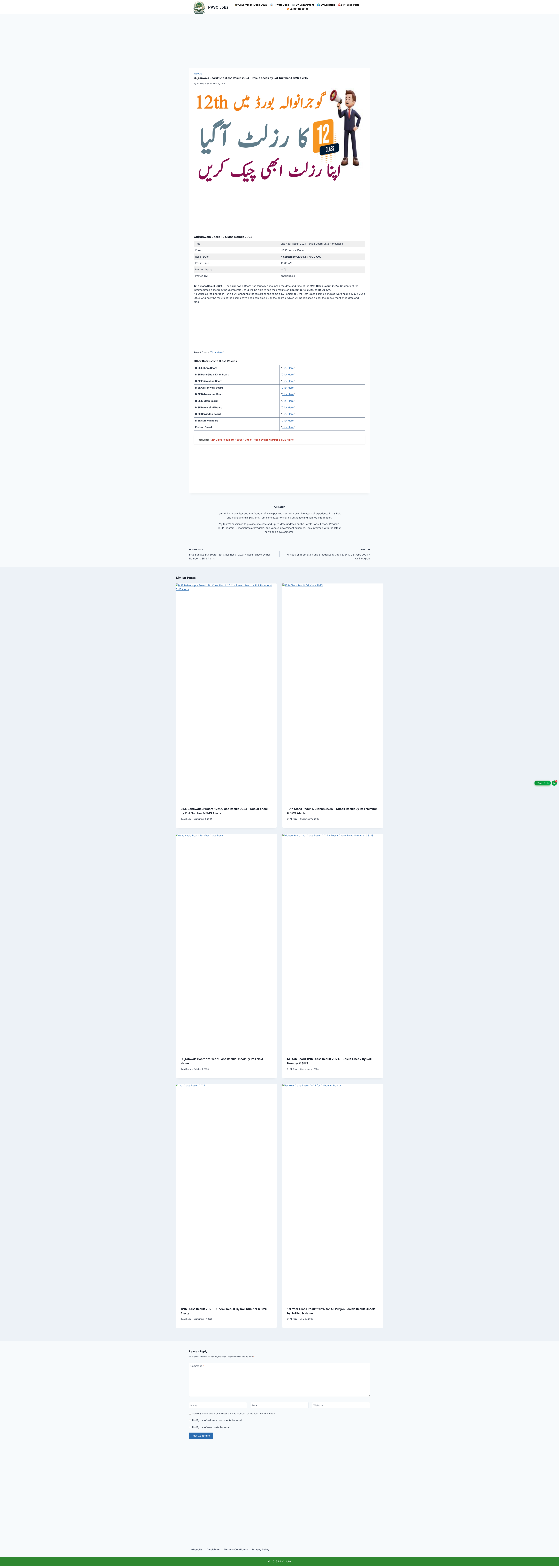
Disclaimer (213, 1549)
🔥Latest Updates (297, 8)
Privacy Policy (260, 1549)
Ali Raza (200, 83)
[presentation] (226, 692)
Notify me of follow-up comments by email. (217, 1420)
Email (255, 1405)
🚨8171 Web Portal (349, 4)
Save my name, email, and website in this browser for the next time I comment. (234, 1413)
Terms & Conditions (236, 1549)
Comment (197, 1366)
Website (318, 1405)
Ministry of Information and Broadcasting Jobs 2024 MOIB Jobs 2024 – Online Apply (328, 554)
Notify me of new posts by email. (211, 1427)
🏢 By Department (303, 4)
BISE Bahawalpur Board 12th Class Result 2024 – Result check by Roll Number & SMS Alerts (229, 554)
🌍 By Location (326, 4)
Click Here (217, 352)
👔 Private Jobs (279, 4)
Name (193, 1405)
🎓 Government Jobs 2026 (251, 4)
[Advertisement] (279, 46)
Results (198, 74)
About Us (196, 1549)
